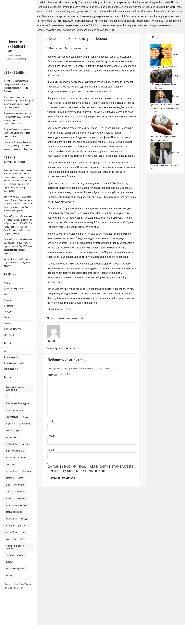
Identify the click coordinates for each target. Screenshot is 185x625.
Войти (7, 351)
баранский (10, 437)
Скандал (8, 311)
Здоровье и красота (13, 288)
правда (24, 518)
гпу (7, 464)
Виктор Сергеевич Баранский (14, 388)
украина (9, 555)
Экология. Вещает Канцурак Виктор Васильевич (17, 187)
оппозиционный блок (16, 505)
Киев (6, 294)
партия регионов (14, 511)
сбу (25, 532)
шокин (8, 575)
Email (52, 436)
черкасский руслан (15, 568)
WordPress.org (11, 368)
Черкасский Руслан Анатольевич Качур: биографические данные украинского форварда (18, 145)
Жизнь (7, 282)
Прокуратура (11, 416)
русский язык (12, 532)
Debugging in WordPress (169, 7)
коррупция (19, 484)
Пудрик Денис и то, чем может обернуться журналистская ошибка (17, 133)
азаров (9, 430)
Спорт (7, 317)
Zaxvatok (8, 259)
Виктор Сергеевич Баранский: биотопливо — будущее (18, 207)
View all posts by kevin (59, 348)
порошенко (11, 518)
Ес (6, 396)
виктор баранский (14, 450)
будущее (25, 444)
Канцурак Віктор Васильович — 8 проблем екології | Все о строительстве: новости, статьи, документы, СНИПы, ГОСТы (18, 177)
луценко (9, 498)
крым (8, 491)
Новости (8, 300)
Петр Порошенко (14, 410)
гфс (14, 464)
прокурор (10, 525)
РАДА (25, 416)
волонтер (10, 457)
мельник (22, 498)
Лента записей (11, 357)
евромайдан (11, 471)
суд (15, 539)
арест (19, 430)
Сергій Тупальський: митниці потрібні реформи (18, 250)
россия (21, 525)
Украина (7, 323)
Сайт (50, 450)
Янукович (10, 423)
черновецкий (77, 318)
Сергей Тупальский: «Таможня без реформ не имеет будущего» (18, 243)
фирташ (21, 555)
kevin (51, 341)
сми (7, 539)
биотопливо (11, 444)
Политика (8, 305)
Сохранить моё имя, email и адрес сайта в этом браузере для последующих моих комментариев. (90, 469)
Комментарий (59, 375)
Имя (51, 421)
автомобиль (25, 423)
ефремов (26, 471)
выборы (22, 457)
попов (67, 318)
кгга (21, 477)
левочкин (20, 491)
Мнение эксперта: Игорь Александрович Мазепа (18, 262)
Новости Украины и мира (16, 46)
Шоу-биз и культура (13, 329)
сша (22, 539)
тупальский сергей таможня (15, 547)
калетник (10, 477)
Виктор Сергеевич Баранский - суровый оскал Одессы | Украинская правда (18, 200)
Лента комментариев (14, 363)
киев (8, 484)
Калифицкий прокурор (17, 403)
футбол (9, 561)
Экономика (9, 334)
